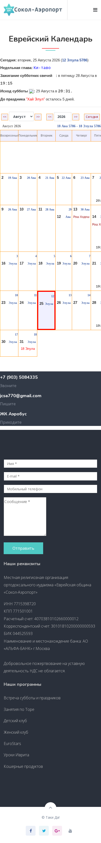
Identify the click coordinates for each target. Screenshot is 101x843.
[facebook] (31, 830)
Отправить (23, 548)
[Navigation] (95, 10)
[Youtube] (70, 830)
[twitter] (44, 830)
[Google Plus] (57, 830)
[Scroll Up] (50, 808)
